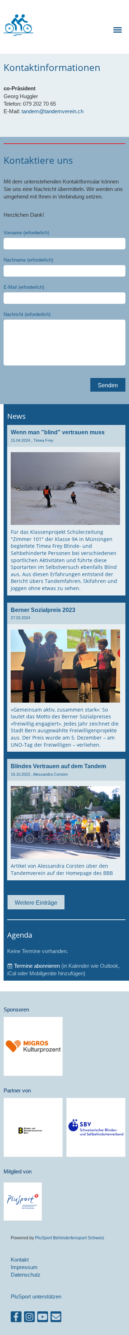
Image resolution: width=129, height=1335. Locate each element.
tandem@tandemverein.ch (52, 111)
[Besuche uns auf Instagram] (29, 1318)
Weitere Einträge (36, 902)
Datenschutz (25, 1275)
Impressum (24, 1267)
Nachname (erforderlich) (28, 260)
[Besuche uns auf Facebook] (16, 1318)
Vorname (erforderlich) (26, 232)
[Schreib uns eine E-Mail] (56, 1318)
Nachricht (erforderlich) (27, 314)
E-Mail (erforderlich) (24, 287)
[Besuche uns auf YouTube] (42, 1318)
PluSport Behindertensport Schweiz (69, 1237)
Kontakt (20, 1260)
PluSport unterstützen (36, 1296)
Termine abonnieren (37, 966)
